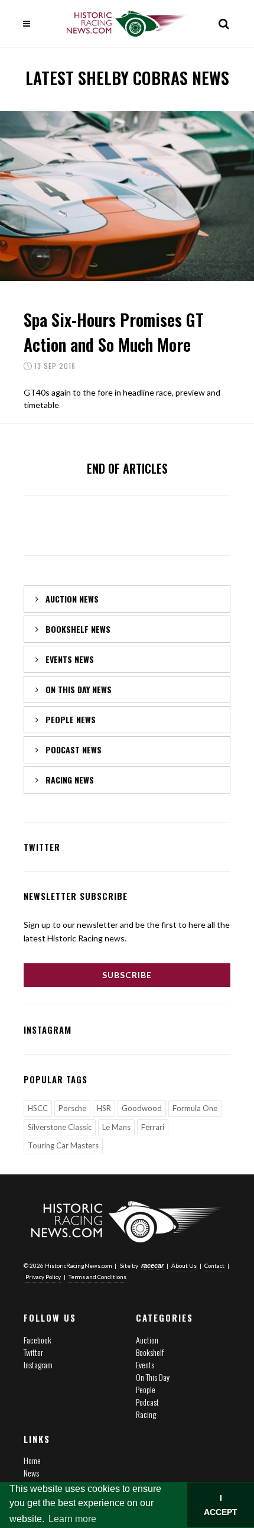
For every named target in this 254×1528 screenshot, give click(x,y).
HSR (104, 1108)
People (145, 1389)
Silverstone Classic (60, 1127)
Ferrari (152, 1127)
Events (145, 1364)
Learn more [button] (72, 1519)
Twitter (33, 1352)
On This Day (153, 1377)
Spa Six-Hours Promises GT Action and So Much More (114, 332)
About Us (184, 1265)
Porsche (72, 1108)
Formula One (194, 1108)
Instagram (38, 1364)
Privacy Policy (43, 1276)
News (31, 1473)
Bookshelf (150, 1352)
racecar (152, 1265)
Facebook (37, 1339)
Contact (214, 1265)
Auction (147, 1339)
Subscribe (127, 975)
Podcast (147, 1402)
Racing (146, 1414)
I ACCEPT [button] (220, 1505)
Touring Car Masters (63, 1145)
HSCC (38, 1108)
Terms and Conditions (97, 1276)
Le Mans (116, 1127)
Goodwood (142, 1108)
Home (32, 1460)
